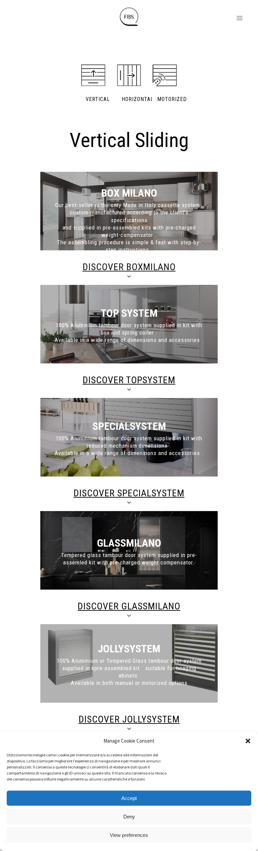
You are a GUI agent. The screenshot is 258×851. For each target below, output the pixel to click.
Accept (129, 798)
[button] (248, 741)
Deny (129, 816)
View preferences (129, 835)
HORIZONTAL (138, 99)
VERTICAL (98, 99)
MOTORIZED (172, 99)
